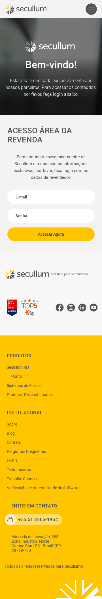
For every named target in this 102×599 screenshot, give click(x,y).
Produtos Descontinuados (30, 394)
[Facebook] (59, 307)
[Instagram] (71, 307)
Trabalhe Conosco (23, 478)
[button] (91, 9)
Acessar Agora (51, 234)
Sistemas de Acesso (24, 385)
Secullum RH (18, 367)
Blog (11, 433)
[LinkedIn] (82, 307)
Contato (14, 442)
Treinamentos (19, 469)
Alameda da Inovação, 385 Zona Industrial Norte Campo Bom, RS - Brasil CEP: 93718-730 (37, 543)
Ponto (16, 376)
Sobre (12, 424)
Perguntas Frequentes (26, 451)
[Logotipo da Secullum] (27, 9)
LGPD (12, 460)
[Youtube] (93, 307)
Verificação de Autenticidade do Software (43, 488)
